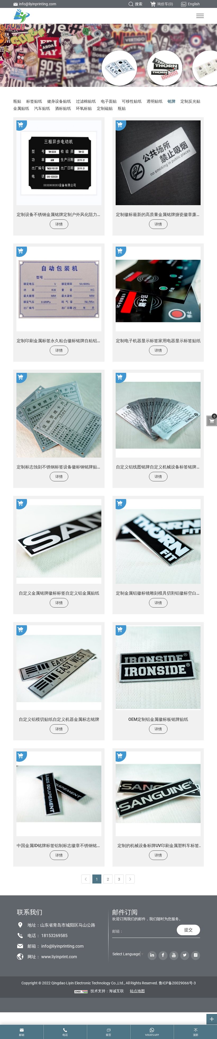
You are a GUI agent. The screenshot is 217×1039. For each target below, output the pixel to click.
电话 (65, 1034)
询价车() (165, 3)
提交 (188, 929)
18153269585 (54, 935)
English (194, 3)
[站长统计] (81, 991)
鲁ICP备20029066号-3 (177, 982)
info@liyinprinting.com (37, 3)
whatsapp (152, 1034)
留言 (108, 1034)
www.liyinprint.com (59, 956)
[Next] (130, 879)
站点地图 (137, 990)
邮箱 (21, 1034)
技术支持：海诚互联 (107, 990)
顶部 (195, 1034)
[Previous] (85, 879)
